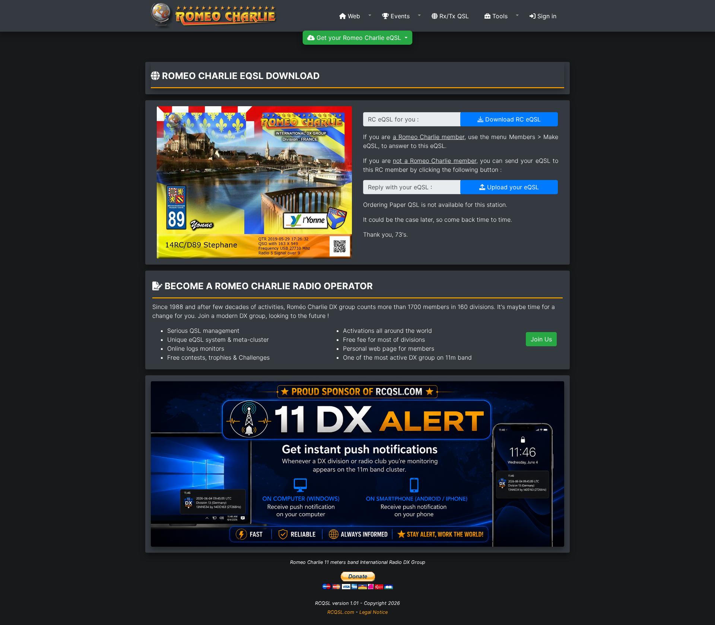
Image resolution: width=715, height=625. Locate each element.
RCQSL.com (340, 612)
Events (399, 16)
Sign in (546, 16)
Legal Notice (373, 612)
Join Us (541, 339)
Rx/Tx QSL (453, 16)
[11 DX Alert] (357, 463)
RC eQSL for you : (393, 119)
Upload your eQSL (512, 187)
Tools (499, 16)
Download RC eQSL (512, 119)
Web (353, 16)
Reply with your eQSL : (400, 187)
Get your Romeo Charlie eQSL (359, 37)
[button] (352, 16)
